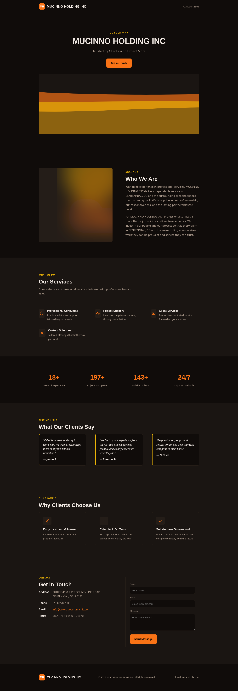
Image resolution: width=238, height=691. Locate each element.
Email (132, 597)
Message (134, 610)
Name (133, 584)
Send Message (143, 639)
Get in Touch (119, 63)
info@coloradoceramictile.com (71, 609)
